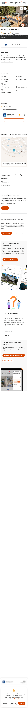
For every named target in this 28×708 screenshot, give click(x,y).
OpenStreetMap (8, 164)
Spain (13, 135)
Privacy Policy (18, 699)
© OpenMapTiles (17, 163)
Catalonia (18, 135)
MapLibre (5, 163)
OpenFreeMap (10, 163)
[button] (15, 3)
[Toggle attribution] (25, 163)
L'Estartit (24, 135)
